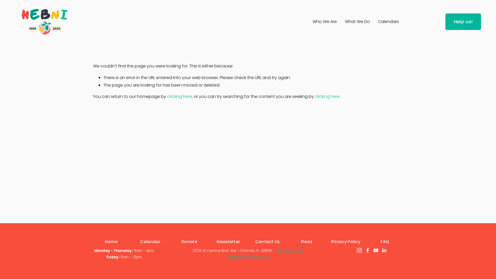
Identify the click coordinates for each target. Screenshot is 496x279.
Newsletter (228, 242)
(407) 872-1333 (291, 250)
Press (307, 242)
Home (111, 242)
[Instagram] (359, 250)
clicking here (179, 96)
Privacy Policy (345, 242)
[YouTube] (375, 250)
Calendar (150, 242)
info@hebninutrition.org (248, 257)
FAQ (385, 242)
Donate (189, 242)
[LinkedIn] (384, 250)
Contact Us (267, 242)
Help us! (463, 22)
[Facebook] (367, 250)
